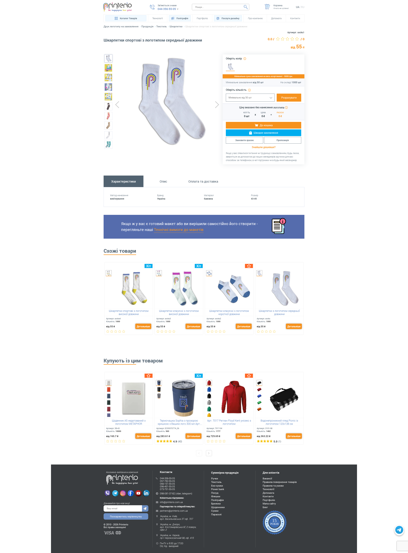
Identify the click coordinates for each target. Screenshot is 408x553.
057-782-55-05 (167, 481)
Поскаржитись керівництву (126, 516)
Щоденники (218, 507)
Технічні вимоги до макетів (179, 229)
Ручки (214, 478)
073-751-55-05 (167, 489)
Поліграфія (182, 18)
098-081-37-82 (167, 493)
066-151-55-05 (167, 483)
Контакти (295, 18)
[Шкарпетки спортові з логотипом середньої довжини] (108, 58)
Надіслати (145, 508)
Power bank (217, 489)
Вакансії (267, 478)
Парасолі (216, 514)
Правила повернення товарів (280, 482)
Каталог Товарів (128, 18)
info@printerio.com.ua (171, 502)
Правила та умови (273, 485)
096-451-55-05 (167, 486)
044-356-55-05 (167, 9)
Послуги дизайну (230, 18)
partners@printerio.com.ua (174, 510)
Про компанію (255, 18)
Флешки (215, 496)
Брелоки (216, 503)
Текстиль (216, 482)
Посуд (214, 492)
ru (302, 7)
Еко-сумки (217, 485)
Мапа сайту (269, 503)
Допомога (276, 18)
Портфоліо (202, 18)
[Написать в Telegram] (399, 530)
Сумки (215, 510)
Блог (265, 507)
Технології (157, 18)
